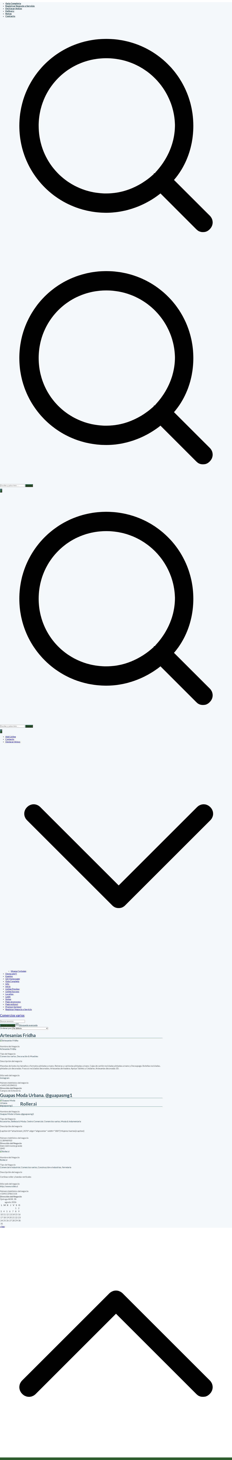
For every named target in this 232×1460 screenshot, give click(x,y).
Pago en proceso (13, 1001)
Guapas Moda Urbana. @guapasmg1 (36, 1095)
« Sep (2, 1226)
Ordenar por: (6, 1028)
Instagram (4, 1078)
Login (7, 996)
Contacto (10, 16)
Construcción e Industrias (49, 1167)
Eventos (9, 976)
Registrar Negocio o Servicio (20, 6)
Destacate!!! (11, 973)
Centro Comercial (35, 1121)
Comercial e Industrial (10, 1167)
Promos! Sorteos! (13, 1006)
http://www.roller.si (9, 1186)
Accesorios (5, 1121)
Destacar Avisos (13, 8)
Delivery (9, 11)
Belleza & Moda (18, 1121)
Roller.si (28, 1104)
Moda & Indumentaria (71, 1121)
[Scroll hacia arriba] (116, 1458)
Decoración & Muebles (27, 1056)
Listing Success (12, 991)
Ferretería (66, 1167)
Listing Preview (12, 989)
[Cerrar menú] (1, 731)
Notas (8, 13)
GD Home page (12, 978)
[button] (1, 489)
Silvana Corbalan (18, 971)
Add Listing (10, 736)
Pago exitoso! (11, 1004)
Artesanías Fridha (18, 1035)
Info (7, 984)
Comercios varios (12, 1015)
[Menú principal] (1, 491)
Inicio (7, 986)
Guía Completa (13, 3)
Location (9, 994)
